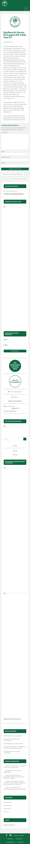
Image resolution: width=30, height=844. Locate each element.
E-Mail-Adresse (5, 157)
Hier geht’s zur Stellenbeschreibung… (14, 194)
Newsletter (20, 842)
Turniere (6, 811)
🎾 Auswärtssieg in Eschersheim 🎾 (13, 743)
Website (3, 163)
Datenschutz (19, 839)
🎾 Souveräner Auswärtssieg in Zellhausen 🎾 (12, 739)
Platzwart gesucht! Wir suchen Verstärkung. (12, 752)
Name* (6, 339)
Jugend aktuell (7, 802)
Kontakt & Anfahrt (19, 835)
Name (3, 151)
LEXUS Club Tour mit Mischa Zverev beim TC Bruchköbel (15, 766)
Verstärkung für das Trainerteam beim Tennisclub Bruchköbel (15, 788)
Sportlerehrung (8, 805)
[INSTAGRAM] (10, 835)
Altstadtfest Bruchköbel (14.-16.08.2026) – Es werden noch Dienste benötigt (15, 747)
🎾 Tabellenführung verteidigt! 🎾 (13, 736)
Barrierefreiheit (11, 842)
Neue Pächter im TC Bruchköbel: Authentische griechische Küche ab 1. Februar (14, 776)
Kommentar (4, 132)
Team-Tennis (7, 808)
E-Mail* (6, 345)
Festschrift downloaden (10, 411)
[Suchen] (24, 439)
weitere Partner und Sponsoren (12, 719)
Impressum (10, 839)
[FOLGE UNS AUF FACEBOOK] (6, 835)
